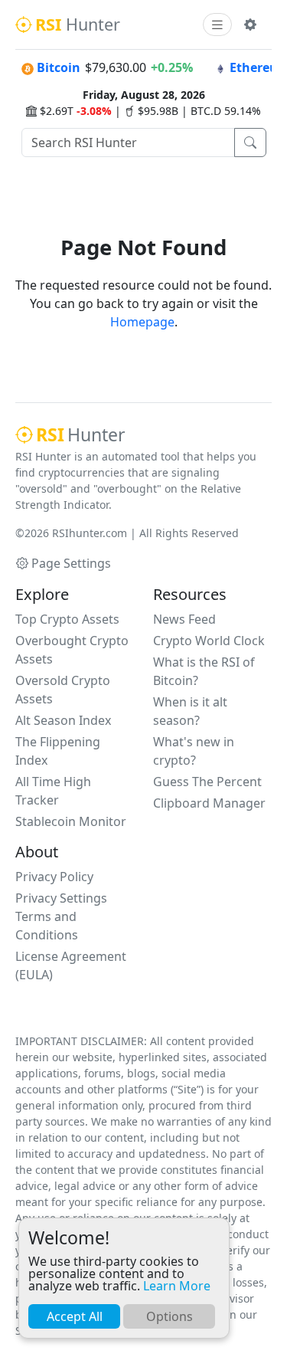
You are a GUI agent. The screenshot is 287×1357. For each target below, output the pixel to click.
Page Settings (71, 563)
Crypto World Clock (209, 640)
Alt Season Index (63, 720)
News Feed (184, 619)
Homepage (142, 321)
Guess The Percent (207, 781)
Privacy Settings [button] (61, 898)
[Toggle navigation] (217, 25)
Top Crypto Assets (67, 619)
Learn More (176, 1285)
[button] (250, 24)
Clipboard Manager (209, 803)
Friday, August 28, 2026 (144, 94)
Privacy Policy (54, 876)
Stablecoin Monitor (70, 821)
